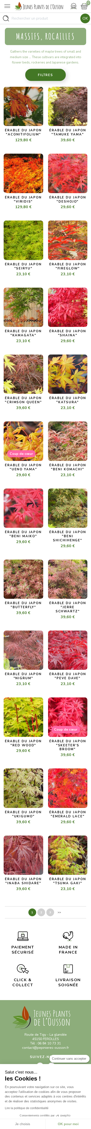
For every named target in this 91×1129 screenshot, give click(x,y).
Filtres (45, 75)
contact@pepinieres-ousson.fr (45, 1047)
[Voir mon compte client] (73, 6)
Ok (85, 18)
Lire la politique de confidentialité (27, 1108)
